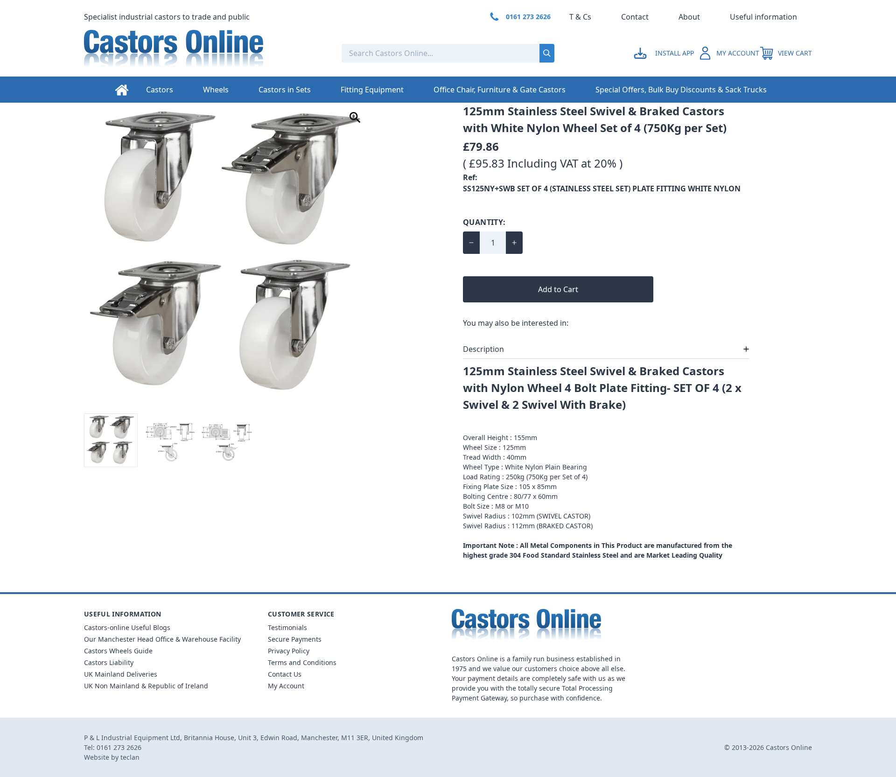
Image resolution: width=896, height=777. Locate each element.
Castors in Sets (285, 89)
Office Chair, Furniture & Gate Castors (500, 89)
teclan (130, 757)
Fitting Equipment (372, 89)
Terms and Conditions (302, 662)
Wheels (216, 89)
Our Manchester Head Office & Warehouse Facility (162, 639)
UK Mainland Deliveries (120, 674)
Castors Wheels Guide (118, 650)
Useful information (763, 17)
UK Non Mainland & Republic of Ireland (146, 685)
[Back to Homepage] (205, 53)
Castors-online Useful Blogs (127, 627)
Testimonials (287, 627)
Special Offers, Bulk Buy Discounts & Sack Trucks (681, 89)
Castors (159, 89)
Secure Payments (295, 639)
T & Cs (580, 17)
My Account (286, 685)
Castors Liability (108, 662)
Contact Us (284, 674)
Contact (635, 17)
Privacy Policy (288, 650)
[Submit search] (546, 53)
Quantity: (484, 222)
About (689, 17)
